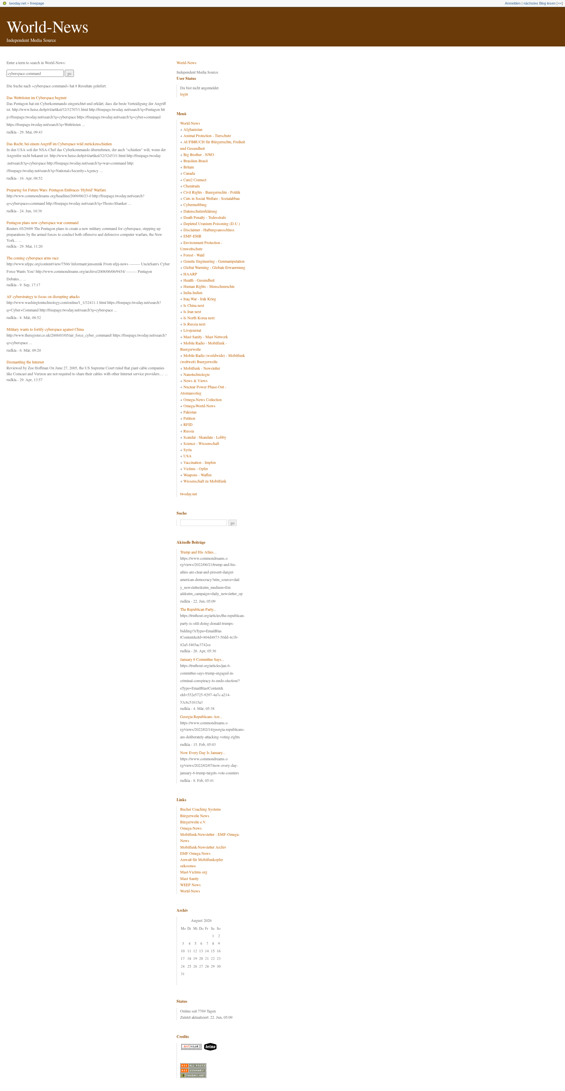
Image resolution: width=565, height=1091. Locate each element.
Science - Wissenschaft (201, 443)
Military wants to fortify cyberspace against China (45, 329)
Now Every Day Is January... (202, 752)
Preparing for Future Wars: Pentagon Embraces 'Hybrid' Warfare (56, 189)
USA (187, 455)
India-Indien (192, 292)
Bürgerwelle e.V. (193, 821)
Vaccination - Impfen (199, 462)
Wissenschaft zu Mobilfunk (204, 481)
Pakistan (190, 411)
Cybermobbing (195, 204)
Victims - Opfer (195, 468)
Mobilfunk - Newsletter (201, 368)
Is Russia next (194, 323)
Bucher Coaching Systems (200, 809)
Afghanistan (192, 129)
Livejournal (192, 330)
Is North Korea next (198, 317)
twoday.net (17, 3)
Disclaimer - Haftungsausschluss (208, 229)
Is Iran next (192, 311)
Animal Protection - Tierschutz (207, 135)
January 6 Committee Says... (202, 659)
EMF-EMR (192, 235)
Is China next (193, 305)
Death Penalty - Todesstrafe (204, 217)
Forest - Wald (193, 254)
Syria (187, 449)
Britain (188, 166)
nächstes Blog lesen (539, 3)
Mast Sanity (189, 878)
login (184, 94)
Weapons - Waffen (197, 474)
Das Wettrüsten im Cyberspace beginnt (36, 97)
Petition (189, 418)
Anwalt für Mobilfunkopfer (201, 859)
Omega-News (191, 828)
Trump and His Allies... (198, 551)
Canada (189, 173)
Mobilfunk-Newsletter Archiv (203, 847)
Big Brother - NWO (198, 154)
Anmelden (513, 3)
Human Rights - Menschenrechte (208, 286)
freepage (37, 3)
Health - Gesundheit (198, 280)
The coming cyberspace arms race (33, 257)
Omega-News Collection (202, 399)
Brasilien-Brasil (195, 160)
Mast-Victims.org (193, 871)
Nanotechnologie (196, 374)
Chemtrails (191, 185)
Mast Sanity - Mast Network (205, 336)
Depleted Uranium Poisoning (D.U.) (211, 223)
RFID (188, 424)
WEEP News (190, 884)
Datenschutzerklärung (200, 211)
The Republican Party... (198, 609)
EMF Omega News (195, 853)
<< (560, 3)
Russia (188, 430)
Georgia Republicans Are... (201, 716)
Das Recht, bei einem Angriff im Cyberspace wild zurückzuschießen (59, 143)
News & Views (195, 380)
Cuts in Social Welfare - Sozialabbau (211, 198)
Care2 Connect (194, 179)
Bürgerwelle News (194, 815)
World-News (47, 26)
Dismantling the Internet (25, 361)
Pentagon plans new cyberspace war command (42, 222)
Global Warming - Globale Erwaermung (214, 267)
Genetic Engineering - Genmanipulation (214, 261)
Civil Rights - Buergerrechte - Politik (211, 192)
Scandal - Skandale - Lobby (204, 437)
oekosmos (188, 865)
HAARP (190, 273)
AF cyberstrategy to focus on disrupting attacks (43, 296)
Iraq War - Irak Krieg (199, 298)
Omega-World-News (199, 405)
